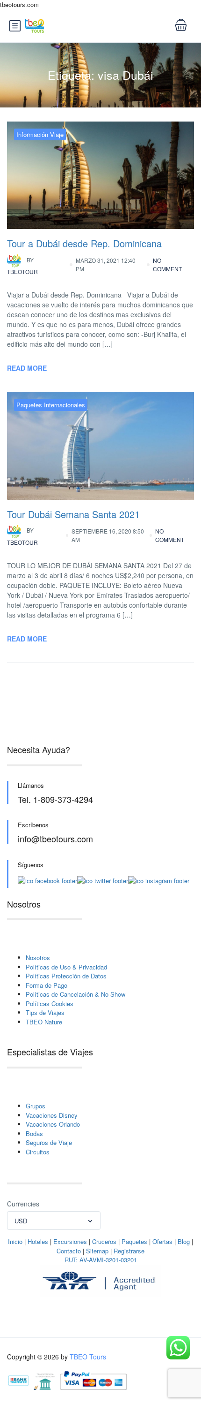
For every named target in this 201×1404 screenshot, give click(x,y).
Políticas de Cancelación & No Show (75, 994)
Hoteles (38, 1241)
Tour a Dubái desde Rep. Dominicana (84, 243)
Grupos (35, 1105)
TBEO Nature (44, 1021)
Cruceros (104, 1241)
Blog (184, 1241)
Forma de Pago (46, 985)
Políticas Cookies (49, 1003)
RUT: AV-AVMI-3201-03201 (101, 1259)
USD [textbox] (20, 1220)
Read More (27, 368)
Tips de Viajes (45, 1012)
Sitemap (97, 1250)
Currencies (23, 1203)
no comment (167, 264)
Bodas (34, 1133)
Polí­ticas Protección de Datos (66, 975)
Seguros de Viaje (49, 1142)
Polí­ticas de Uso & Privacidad (66, 966)
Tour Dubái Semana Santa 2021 (73, 514)
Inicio (15, 1241)
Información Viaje (40, 134)
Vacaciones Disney (52, 1115)
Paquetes (134, 1241)
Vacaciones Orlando (53, 1124)
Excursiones (70, 1241)
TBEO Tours (88, 1356)
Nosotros (38, 957)
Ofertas (162, 1241)
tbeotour (22, 266)
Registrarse (129, 1250)
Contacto (69, 1250)
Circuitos (38, 1151)
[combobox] (53, 1220)
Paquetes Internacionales (50, 404)
